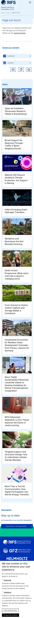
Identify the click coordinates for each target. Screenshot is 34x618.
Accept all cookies (10, 615)
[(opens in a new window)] (17, 550)
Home (3, 12)
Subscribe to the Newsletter (16, 526)
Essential (7, 580)
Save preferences (10, 610)
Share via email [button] (13, 69)
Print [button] (29, 69)
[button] (21, 69)
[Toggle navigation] (30, 2)
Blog (8, 12)
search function (20, 33)
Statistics (7, 592)
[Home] (8, 2)
